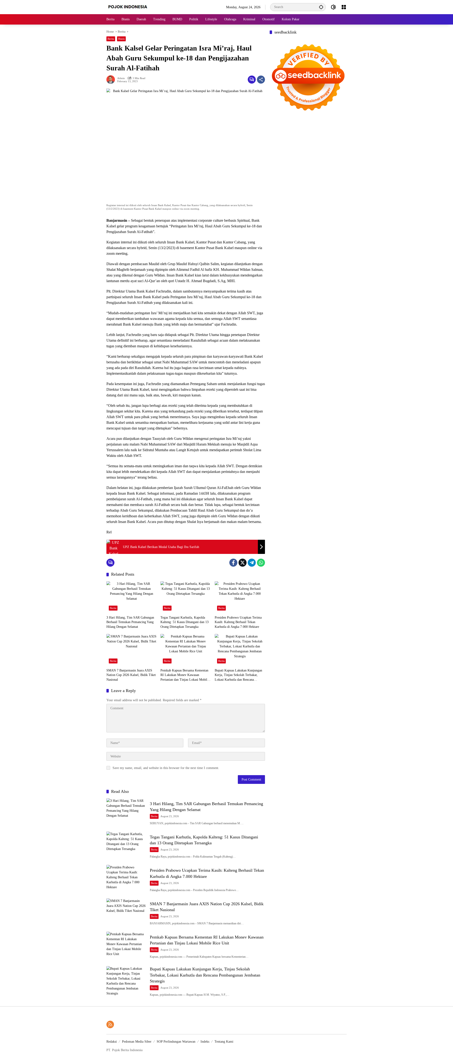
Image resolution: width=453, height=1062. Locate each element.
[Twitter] (243, 563)
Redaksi (111, 1041)
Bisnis (121, 38)
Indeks (205, 1041)
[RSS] (110, 1024)
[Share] (261, 80)
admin (121, 78)
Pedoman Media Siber (136, 1041)
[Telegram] (252, 563)
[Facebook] (233, 563)
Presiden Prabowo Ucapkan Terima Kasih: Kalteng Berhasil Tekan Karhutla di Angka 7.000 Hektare (238, 622)
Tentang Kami (223, 1041)
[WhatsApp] (261, 563)
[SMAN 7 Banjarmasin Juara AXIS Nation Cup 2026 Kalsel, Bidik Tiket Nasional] (131, 650)
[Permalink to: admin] (111, 79)
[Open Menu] (344, 7)
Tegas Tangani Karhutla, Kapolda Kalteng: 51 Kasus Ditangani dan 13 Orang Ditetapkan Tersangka (184, 622)
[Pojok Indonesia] (131, 6)
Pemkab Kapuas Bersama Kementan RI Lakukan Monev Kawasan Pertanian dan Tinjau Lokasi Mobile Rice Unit (184, 675)
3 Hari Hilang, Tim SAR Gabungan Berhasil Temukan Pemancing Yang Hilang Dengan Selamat (130, 622)
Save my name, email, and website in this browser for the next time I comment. (166, 768)
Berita (111, 38)
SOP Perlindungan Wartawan (176, 1041)
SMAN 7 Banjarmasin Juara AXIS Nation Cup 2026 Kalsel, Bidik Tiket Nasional (131, 675)
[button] (321, 7)
